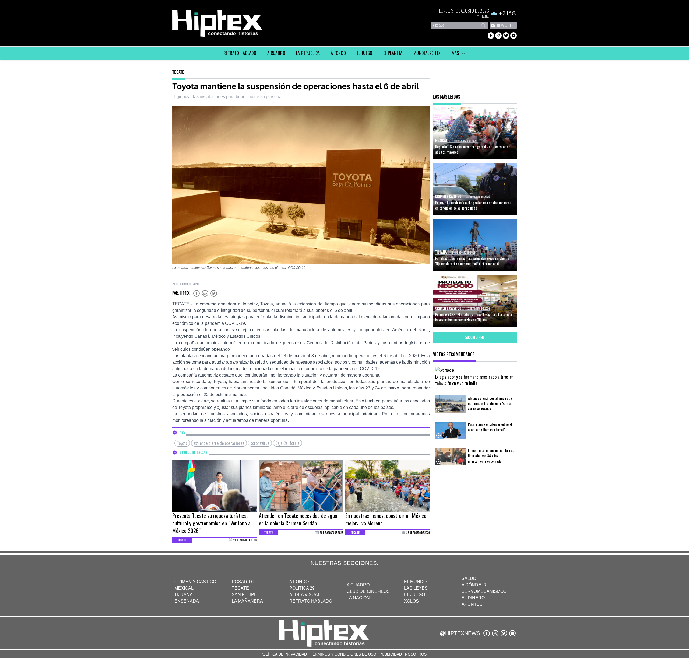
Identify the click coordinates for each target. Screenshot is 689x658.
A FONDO (299, 581)
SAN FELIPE (244, 594)
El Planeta (393, 53)
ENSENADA (186, 601)
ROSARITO (243, 581)
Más (456, 53)
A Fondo (338, 53)
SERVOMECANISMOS (484, 591)
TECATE (240, 588)
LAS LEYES (416, 588)
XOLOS (411, 601)
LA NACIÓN (358, 598)
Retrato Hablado (239, 53)
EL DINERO (473, 598)
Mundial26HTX (427, 53)
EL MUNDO (415, 581)
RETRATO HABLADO (310, 601)
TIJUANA (183, 594)
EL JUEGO (414, 594)
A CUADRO (358, 585)
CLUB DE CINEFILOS (368, 591)
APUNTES (472, 604)
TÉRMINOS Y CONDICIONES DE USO (343, 654)
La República (308, 53)
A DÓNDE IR (474, 585)
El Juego (364, 53)
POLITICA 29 (302, 588)
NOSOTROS (416, 654)
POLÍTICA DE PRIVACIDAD (283, 654)
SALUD (469, 578)
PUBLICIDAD (390, 654)
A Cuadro (276, 53)
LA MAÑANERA (247, 601)
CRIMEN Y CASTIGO (195, 581)
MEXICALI (184, 588)
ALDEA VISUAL (304, 594)
